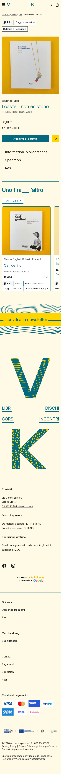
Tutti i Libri (11, 200)
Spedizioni (13, 160)
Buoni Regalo (10, 640)
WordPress (21, 759)
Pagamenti (8, 664)
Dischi (52, 408)
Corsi (8, 419)
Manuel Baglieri (12, 259)
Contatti (6, 656)
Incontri (49, 419)
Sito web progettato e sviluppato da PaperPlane (27, 756)
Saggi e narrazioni (25, 22)
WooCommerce (37, 759)
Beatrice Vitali (11, 100)
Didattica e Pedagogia (14, 29)
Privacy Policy (9, 746)
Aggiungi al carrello (25, 138)
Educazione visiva (34, 283)
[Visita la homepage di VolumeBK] (20, 5)
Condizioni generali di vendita (17, 749)
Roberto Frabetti (31, 259)
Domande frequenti (13, 609)
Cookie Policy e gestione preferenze (37, 746)
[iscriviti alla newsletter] (30, 319)
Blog (4, 617)
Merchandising (10, 633)
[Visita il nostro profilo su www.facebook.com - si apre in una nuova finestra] (4, 565)
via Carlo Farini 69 (12, 497)
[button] (55, 138)
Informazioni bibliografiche (26, 152)
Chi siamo (7, 602)
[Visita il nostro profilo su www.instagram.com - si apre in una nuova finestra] (13, 565)
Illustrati (18, 283)
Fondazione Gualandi (17, 112)
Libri (7, 408)
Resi (8, 168)
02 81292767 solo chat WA (17, 506)
